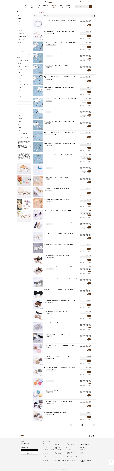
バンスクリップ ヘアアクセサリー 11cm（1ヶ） (53, 412)
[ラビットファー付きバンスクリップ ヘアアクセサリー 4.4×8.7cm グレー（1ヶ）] (38, 327)
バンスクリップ (20, 69)
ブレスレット (20, 121)
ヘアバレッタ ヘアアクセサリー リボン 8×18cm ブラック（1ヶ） (56, 289)
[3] (24, 192)
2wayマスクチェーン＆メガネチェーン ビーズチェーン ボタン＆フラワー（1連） (59, 76)
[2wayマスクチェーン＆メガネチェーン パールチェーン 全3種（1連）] (38, 114)
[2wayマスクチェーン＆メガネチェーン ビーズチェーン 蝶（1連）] (38, 159)
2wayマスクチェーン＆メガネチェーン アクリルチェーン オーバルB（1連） (58, 98)
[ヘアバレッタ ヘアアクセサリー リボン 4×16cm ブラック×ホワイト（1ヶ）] (38, 282)
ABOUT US (69, 6)
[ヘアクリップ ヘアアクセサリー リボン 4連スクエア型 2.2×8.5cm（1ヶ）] (38, 226)
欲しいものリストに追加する (86, 27)
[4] (24, 204)
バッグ (19, 124)
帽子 (18, 24)
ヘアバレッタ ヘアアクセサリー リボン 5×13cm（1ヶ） (54, 255)
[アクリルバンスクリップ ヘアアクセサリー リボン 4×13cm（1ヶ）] (38, 271)
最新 (45, 15)
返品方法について (46, 460)
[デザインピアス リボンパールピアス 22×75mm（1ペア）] (38, 203)
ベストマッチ (40, 15)
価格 (48, 15)
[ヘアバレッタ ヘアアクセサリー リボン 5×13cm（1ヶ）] (38, 259)
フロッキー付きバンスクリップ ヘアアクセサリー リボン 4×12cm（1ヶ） (58, 300)
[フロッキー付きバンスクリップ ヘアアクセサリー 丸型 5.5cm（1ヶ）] (38, 349)
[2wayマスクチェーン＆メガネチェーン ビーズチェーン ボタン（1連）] (38, 91)
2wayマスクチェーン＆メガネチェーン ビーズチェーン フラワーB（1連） (58, 53)
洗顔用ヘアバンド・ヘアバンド (23, 66)
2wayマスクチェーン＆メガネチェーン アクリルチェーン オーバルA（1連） (58, 132)
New (32, 6)
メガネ (19, 21)
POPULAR (53, 6)
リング (19, 130)
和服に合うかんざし (21, 96)
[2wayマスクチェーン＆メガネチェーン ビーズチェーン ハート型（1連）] (38, 147)
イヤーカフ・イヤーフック (22, 36)
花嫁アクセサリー (21, 63)
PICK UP (45, 6)
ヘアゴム (19, 87)
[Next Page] (94, 425)
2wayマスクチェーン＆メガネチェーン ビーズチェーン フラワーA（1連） (58, 65)
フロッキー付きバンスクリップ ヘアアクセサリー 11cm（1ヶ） (56, 401)
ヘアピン (19, 72)
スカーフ (19, 27)
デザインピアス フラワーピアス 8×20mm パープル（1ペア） (55, 210)
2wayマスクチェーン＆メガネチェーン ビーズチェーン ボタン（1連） (57, 87)
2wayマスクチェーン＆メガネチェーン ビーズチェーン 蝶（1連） (56, 154)
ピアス (19, 112)
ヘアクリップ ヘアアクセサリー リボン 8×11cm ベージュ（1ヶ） (56, 233)
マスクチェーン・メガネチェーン (24, 60)
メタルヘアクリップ (21, 33)
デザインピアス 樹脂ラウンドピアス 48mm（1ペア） (54, 177)
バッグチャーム (45, 453)
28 (91, 424)
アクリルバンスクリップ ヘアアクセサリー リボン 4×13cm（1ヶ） (57, 266)
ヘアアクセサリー (21, 118)
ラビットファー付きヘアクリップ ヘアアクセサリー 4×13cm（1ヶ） (57, 334)
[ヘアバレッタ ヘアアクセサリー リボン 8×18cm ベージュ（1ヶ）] (38, 248)
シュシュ (19, 45)
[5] (24, 216)
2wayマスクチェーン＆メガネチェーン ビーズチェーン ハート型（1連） (58, 143)
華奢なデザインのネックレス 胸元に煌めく (24, 56)
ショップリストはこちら (29, 453)
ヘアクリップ (20, 51)
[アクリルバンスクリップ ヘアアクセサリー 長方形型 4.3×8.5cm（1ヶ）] (38, 371)
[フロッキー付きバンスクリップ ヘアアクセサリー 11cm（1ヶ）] (38, 405)
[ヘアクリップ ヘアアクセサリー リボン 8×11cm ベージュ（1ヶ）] (38, 237)
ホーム (34, 12)
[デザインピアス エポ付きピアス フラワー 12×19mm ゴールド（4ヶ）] (38, 35)
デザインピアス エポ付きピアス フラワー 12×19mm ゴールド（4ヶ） (57, 31)
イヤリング (20, 30)
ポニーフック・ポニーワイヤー (23, 84)
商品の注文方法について (71, 460)
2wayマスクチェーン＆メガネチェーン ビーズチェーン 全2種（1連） (57, 121)
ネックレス (20, 115)
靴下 (18, 15)
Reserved (64, 469)
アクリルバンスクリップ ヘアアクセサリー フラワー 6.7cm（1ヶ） (57, 378)
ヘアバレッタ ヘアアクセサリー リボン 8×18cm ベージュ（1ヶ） (56, 244)
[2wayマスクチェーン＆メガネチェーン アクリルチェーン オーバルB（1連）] (38, 102)
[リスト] (94, 16)
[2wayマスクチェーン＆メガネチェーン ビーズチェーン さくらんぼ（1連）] (38, 46)
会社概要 (22, 441)
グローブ (19, 81)
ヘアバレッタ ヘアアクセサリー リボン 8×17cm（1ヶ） (54, 311)
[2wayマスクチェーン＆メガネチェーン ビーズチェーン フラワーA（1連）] (38, 69)
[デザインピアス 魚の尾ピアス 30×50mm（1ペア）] (38, 170)
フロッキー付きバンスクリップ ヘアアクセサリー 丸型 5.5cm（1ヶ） (57, 345)
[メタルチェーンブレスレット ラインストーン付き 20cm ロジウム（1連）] (38, 24)
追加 (89, 25)
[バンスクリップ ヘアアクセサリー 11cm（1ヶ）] (38, 416)
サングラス (20, 109)
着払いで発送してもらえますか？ (61, 460)
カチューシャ (20, 48)
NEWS (61, 6)
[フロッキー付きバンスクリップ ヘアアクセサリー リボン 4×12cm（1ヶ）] (38, 304)
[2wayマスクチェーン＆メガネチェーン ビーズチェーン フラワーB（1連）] (38, 58)
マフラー (19, 90)
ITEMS (38, 6)
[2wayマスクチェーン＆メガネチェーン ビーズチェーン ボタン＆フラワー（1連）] (38, 80)
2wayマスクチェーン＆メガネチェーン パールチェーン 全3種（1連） (57, 109)
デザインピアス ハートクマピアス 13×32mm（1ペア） (54, 188)
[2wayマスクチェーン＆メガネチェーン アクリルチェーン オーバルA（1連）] (38, 136)
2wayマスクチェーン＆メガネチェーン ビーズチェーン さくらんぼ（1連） (58, 42)
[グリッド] (92, 16)
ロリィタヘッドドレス (22, 78)
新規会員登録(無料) (24, 447)
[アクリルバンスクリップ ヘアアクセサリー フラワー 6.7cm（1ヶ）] (38, 383)
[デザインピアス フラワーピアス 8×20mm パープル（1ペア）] (38, 215)
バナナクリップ (20, 75)
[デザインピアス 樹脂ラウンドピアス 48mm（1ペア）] (38, 181)
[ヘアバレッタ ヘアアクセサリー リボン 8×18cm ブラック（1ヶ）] (38, 293)
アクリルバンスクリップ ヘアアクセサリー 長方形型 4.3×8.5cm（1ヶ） (58, 367)
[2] (24, 180)
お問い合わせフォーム (29, 450)
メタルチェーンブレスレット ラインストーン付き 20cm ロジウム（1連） (58, 20)
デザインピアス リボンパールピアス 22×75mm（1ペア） (55, 199)
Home (25, 6)
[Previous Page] (71, 425)
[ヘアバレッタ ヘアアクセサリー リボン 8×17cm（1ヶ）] (38, 315)
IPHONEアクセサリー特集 (22, 133)
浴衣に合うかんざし (21, 39)
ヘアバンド (20, 99)
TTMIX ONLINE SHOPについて (26, 443)
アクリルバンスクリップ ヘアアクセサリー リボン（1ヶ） (55, 356)
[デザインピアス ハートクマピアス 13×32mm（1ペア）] (38, 192)
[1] (24, 168)
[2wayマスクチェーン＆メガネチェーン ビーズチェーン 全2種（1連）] (38, 125)
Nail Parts (19, 18)
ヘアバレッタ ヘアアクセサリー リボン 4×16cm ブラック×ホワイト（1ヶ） (58, 278)
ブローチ (19, 127)
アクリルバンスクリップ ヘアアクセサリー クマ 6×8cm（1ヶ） (56, 390)
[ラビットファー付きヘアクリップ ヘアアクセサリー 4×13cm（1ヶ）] (38, 338)
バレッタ (19, 42)
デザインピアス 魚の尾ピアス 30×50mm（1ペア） (53, 166)
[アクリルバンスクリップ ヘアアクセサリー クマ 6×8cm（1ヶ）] (38, 394)
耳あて (19, 93)
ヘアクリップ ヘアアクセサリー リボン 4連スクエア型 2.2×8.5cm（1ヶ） (58, 222)
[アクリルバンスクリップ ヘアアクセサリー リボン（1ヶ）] (38, 360)
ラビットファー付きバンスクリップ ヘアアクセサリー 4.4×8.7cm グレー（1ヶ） (59, 322)
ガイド (22, 445)
